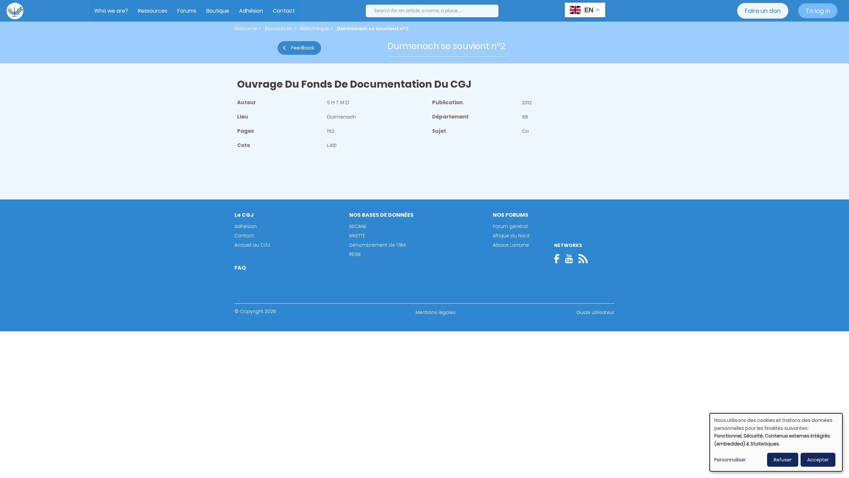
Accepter (818, 459)
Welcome (245, 28)
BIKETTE (357, 235)
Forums (186, 11)
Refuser (783, 459)
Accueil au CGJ (252, 245)
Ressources (152, 11)
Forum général (510, 226)
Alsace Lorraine (511, 245)
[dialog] (776, 442)
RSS (583, 258)
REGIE (355, 254)
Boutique (217, 11)
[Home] (15, 11)
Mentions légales (436, 312)
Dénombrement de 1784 (377, 245)
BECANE (357, 226)
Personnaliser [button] (730, 459)
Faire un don (763, 11)
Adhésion (251, 11)
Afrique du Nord (511, 235)
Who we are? (111, 11)
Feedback (302, 47)
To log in (818, 11)
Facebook (558, 258)
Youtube (568, 258)
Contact (284, 11)
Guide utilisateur (595, 312)
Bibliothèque (314, 28)
